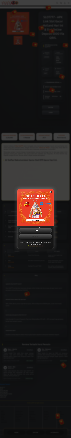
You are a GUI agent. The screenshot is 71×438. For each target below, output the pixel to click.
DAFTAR (35, 236)
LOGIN (35, 230)
